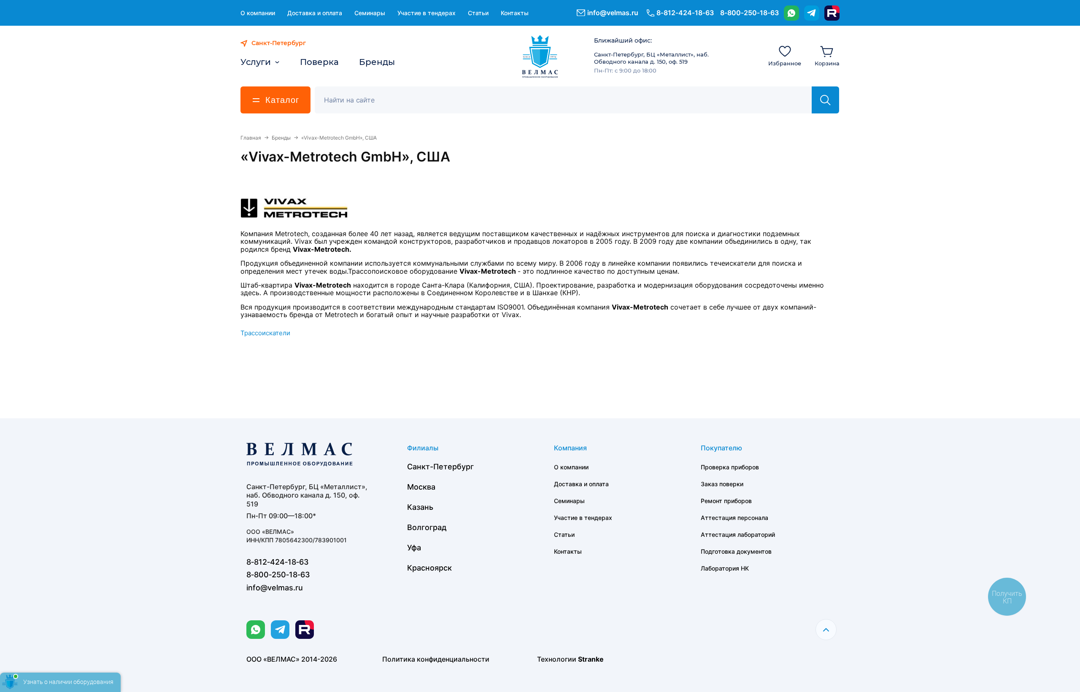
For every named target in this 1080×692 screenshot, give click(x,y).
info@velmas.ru (612, 12)
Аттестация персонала (734, 517)
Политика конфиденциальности (435, 659)
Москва (421, 486)
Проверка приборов (730, 467)
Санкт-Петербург (440, 466)
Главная (250, 138)
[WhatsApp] (791, 13)
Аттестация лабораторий (738, 534)
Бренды (377, 62)
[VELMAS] (540, 56)
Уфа (414, 547)
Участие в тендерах (426, 12)
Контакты (515, 12)
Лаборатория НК (725, 568)
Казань (420, 507)
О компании (257, 12)
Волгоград (427, 527)
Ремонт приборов (726, 500)
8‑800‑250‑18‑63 (749, 12)
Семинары (369, 12)
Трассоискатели (265, 333)
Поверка (319, 62)
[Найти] (825, 99)
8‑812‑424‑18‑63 (685, 12)
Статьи (478, 12)
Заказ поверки (722, 483)
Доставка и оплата (314, 12)
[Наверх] (826, 629)
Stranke (591, 659)
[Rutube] (832, 13)
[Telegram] (811, 13)
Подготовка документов (736, 551)
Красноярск (429, 567)
